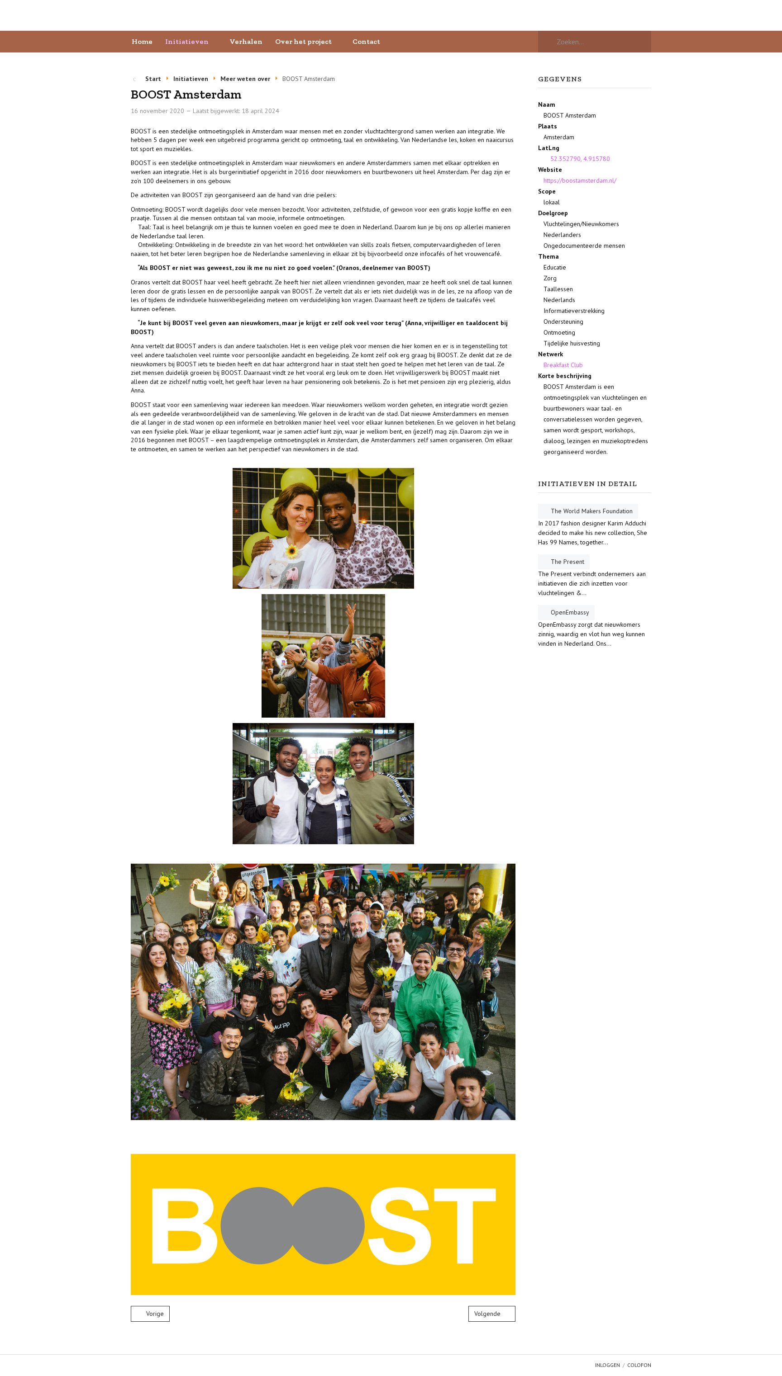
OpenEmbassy (570, 612)
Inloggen (607, 1365)
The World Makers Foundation (592, 511)
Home (142, 41)
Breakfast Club (563, 365)
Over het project (303, 41)
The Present (567, 562)
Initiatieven (187, 41)
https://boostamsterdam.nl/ (580, 180)
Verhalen (245, 41)
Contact (366, 41)
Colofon (639, 1365)
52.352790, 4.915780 (579, 159)
